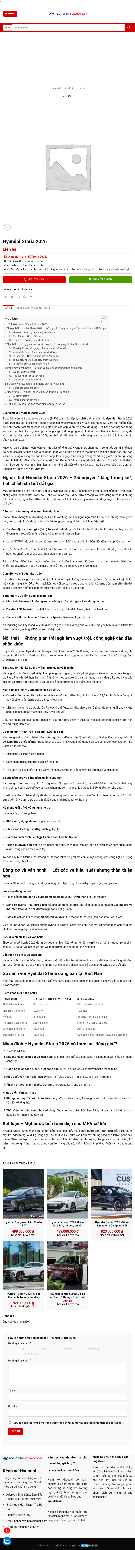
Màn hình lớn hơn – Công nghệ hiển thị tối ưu (34, 352)
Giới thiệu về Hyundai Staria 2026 (30, 324)
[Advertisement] (67, 58)
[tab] (8, 308)
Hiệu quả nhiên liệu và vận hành (28, 375)
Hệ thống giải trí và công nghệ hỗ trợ (30, 363)
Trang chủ (55, 88)
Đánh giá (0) (23, 308)
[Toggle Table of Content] (103, 319)
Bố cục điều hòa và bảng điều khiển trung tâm (35, 360)
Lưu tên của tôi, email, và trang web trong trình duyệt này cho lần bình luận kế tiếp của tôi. (68, 1422)
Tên (11, 1390)
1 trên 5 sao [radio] (14, 1348)
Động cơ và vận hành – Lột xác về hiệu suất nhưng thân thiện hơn (44, 367)
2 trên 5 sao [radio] (33, 1348)
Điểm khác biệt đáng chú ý (25, 387)
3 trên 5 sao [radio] (55, 1348)
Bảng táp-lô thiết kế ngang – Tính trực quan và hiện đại (40, 348)
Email (12, 1406)
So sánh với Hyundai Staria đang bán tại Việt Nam (35, 383)
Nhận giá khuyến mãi (23, 1235)
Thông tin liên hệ (40, 308)
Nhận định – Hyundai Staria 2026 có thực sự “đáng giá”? (39, 392)
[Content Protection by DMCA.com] (89, 1545)
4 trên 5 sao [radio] (80, 1348)
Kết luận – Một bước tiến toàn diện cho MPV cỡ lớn (36, 404)
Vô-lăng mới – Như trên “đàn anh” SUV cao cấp (35, 356)
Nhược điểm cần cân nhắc (25, 399)
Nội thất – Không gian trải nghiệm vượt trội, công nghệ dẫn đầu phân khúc (49, 344)
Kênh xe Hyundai (71, 1545)
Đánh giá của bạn (19, 1343)
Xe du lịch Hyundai (75, 88)
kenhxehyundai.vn (28, 1526)
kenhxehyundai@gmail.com (30, 1521)
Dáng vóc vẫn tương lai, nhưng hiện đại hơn (34, 332)
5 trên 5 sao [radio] (16, 1354)
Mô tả (8, 308)
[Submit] (128, 27)
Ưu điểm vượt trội (21, 396)
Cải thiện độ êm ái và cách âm (27, 379)
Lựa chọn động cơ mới (23, 372)
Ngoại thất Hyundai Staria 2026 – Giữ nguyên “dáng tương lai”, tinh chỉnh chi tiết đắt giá (57, 328)
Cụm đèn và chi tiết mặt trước (27, 336)
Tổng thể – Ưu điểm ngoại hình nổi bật (31, 340)
